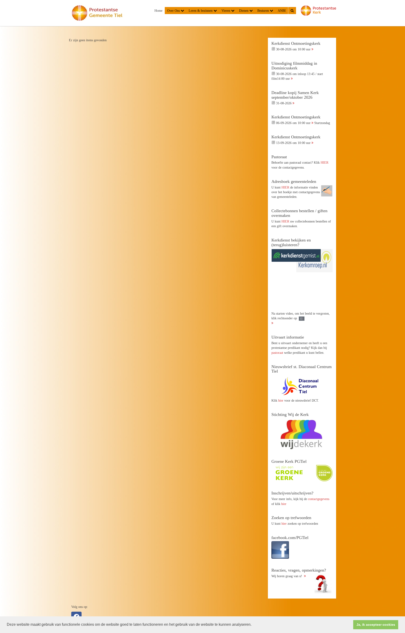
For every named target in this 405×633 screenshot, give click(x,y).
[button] (253, 625)
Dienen (244, 10)
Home (158, 10)
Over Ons (174, 10)
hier (280, 400)
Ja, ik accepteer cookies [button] (375, 624)
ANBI (282, 10)
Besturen (263, 10)
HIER (324, 162)
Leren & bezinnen (201, 10)
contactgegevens (318, 499)
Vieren (226, 10)
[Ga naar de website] (302, 386)
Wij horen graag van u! (298, 573)
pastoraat (277, 352)
